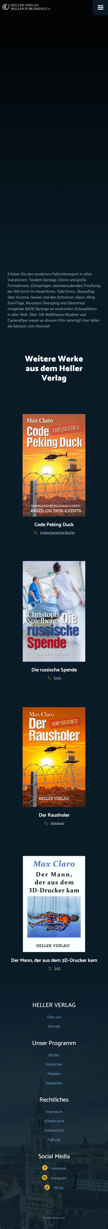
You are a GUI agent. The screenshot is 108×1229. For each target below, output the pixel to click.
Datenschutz (54, 1130)
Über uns (54, 1017)
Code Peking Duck (54, 525)
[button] (100, 7)
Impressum (54, 1112)
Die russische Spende (54, 670)
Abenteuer (57, 823)
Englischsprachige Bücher (57, 532)
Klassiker (43, 164)
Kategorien (54, 1083)
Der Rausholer (54, 815)
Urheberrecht (54, 1121)
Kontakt (54, 1026)
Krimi (57, 678)
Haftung (54, 1140)
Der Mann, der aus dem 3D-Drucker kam (54, 960)
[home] (25, 5)
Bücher (54, 1055)
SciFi (57, 968)
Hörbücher (54, 1064)
